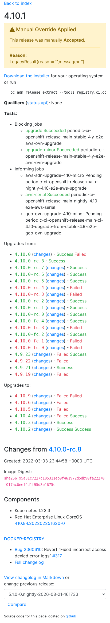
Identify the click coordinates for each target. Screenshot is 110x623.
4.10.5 (23, 409)
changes (42, 254)
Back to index (18, 3)
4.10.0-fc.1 (29, 341)
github (71, 616)
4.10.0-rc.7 (29, 267)
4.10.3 (23, 422)
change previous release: (30, 583)
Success (65, 254)
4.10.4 (23, 415)
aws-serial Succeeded (47, 194)
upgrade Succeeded (45, 130)
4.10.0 (23, 254)
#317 (57, 555)
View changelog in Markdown (34, 577)
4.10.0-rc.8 (29, 260)
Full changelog (29, 562)
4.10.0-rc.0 (29, 314)
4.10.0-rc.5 (29, 280)
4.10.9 (23, 395)
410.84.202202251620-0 (40, 523)
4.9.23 (23, 354)
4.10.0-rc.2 (29, 300)
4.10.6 (23, 402)
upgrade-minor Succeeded (52, 149)
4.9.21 (23, 367)
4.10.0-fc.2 (29, 334)
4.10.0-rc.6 (29, 274)
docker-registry (24, 538)
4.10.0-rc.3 (29, 294)
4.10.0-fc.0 (29, 347)
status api (37, 102)
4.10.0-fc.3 (29, 327)
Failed (80, 254)
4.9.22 (23, 361)
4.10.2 (23, 429)
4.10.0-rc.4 (29, 287)
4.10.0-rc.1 (29, 307)
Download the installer (26, 75)
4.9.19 (23, 374)
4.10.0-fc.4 (29, 321)
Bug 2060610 (28, 549)
